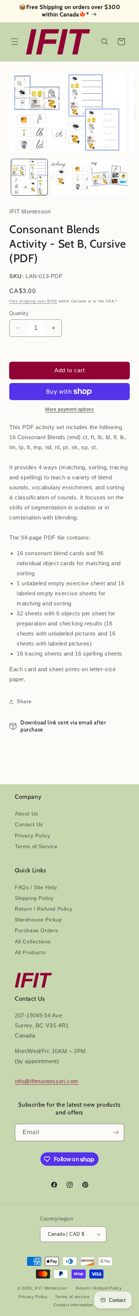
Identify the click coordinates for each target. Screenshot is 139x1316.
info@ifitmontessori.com (47, 1081)
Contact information (73, 1305)
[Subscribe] (115, 1132)
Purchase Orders (36, 930)
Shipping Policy (34, 898)
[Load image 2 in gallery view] (69, 177)
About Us (26, 814)
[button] (15, 41)
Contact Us (29, 824)
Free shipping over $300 (33, 301)
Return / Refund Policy (43, 909)
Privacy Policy (32, 836)
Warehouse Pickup (38, 920)
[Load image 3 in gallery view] (109, 177)
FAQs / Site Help (36, 887)
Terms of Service (36, 846)
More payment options (69, 409)
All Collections (33, 942)
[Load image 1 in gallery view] (29, 177)
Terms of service (72, 1296)
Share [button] (24, 701)
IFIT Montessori (50, 1288)
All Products (30, 952)
